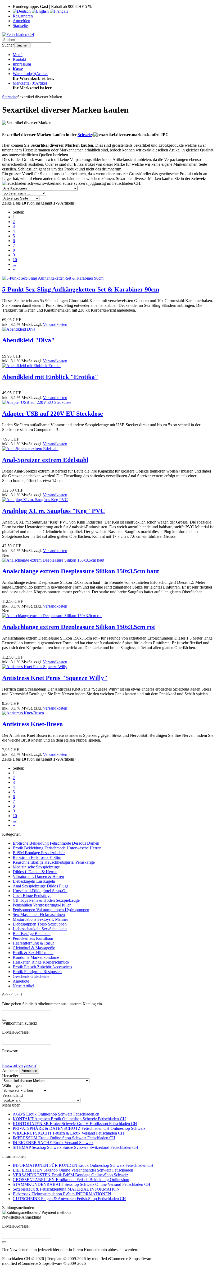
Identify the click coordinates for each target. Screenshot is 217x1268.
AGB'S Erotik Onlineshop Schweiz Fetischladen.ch (56, 1114)
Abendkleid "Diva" (28, 340)
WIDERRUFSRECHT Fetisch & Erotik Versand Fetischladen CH (68, 1133)
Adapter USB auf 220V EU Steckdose (52, 413)
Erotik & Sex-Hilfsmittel (33, 952)
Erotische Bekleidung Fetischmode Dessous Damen (56, 843)
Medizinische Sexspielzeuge (36, 867)
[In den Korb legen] (4, 1020)
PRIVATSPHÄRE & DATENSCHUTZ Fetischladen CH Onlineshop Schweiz (79, 1128)
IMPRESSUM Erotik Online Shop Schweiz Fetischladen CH (64, 1138)
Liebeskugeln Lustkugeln (34, 881)
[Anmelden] (4, 1242)
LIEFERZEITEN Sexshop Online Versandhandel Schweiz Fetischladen (73, 1170)
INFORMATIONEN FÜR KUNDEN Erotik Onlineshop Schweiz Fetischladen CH (83, 1165)
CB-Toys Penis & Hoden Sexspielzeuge (46, 900)
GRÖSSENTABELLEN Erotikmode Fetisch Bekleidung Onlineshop (71, 1179)
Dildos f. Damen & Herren (35, 871)
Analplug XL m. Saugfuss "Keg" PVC (53, 510)
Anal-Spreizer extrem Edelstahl (45, 459)
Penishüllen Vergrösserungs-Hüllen (42, 905)
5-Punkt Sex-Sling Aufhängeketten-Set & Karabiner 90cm (80, 289)
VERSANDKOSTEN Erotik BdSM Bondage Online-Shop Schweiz (70, 1175)
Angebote (21, 981)
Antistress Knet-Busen (32, 724)
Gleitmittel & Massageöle (34, 948)
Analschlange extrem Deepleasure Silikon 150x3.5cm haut (80, 571)
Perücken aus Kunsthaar (33, 938)
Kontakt (19, 59)
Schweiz (85, 134)
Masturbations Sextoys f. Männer (40, 919)
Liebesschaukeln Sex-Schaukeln (40, 929)
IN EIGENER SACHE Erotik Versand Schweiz (53, 1142)
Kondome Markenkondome (36, 957)
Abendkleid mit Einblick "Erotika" (50, 376)
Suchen (22, 45)
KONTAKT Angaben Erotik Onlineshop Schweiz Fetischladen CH (69, 1119)
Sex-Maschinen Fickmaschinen (39, 914)
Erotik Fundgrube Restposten (37, 971)
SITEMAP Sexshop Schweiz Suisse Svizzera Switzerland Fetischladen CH (75, 1147)
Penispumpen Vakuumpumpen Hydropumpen (51, 910)
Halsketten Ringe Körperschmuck (41, 962)
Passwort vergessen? (19, 1065)
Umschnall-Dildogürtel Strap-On (40, 890)
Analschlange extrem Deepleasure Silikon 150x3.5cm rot (78, 626)
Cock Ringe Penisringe (32, 895)
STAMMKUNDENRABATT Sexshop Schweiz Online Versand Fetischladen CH (81, 1184)
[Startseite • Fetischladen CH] (18, 34)
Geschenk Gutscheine (31, 976)
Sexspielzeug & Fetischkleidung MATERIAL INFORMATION (66, 1189)
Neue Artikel (23, 986)
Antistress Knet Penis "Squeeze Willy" (54, 677)
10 (15, 259)
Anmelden (29, 1071)
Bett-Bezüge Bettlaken (32, 933)
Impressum (22, 64)
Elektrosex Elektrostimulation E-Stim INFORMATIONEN (62, 1194)
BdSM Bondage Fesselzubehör (39, 852)
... (14, 264)
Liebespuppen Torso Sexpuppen (40, 924)
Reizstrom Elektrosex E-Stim (37, 857)
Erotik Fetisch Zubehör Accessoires (42, 967)
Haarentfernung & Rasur (33, 943)
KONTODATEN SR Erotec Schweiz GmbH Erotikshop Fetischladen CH (75, 1123)
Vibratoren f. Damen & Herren (38, 876)
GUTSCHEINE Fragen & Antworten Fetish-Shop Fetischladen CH (69, 1198)
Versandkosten (55, 324)
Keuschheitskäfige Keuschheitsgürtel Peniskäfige (54, 862)
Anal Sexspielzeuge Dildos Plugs (40, 886)
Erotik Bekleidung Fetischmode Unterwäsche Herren (57, 848)
